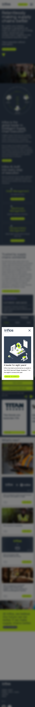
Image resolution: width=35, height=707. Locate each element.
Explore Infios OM (16, 199)
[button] (25, 396)
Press (4, 696)
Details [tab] (17, 322)
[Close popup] (29, 330)
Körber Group (7, 690)
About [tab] (29, 322)
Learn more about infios (10, 291)
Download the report (11, 376)
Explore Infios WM (16, 218)
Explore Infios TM (16, 240)
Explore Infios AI (8, 49)
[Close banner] (32, 317)
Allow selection (17, 383)
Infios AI (17, 179)
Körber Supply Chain (10, 692)
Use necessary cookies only (17, 388)
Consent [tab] (6, 322)
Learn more (6, 160)
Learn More (8, 432)
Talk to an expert (9, 627)
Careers (5, 694)
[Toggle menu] (31, 4)
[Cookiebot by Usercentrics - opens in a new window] (21, 317)
